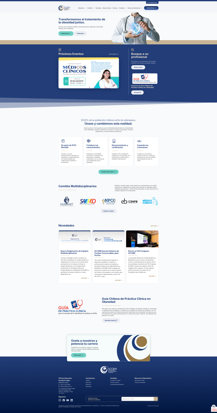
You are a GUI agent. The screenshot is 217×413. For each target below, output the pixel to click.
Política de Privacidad (153, 405)
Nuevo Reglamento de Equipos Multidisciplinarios (74, 252)
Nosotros (81, 8)
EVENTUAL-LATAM (76, 406)
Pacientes (98, 8)
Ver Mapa (61, 393)
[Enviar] (156, 399)
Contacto (121, 8)
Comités (89, 8)
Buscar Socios (107, 8)
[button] (60, 73)
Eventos (115, 8)
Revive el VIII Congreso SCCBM (138, 252)
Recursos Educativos (134, 8)
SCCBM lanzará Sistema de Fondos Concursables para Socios (106, 253)
